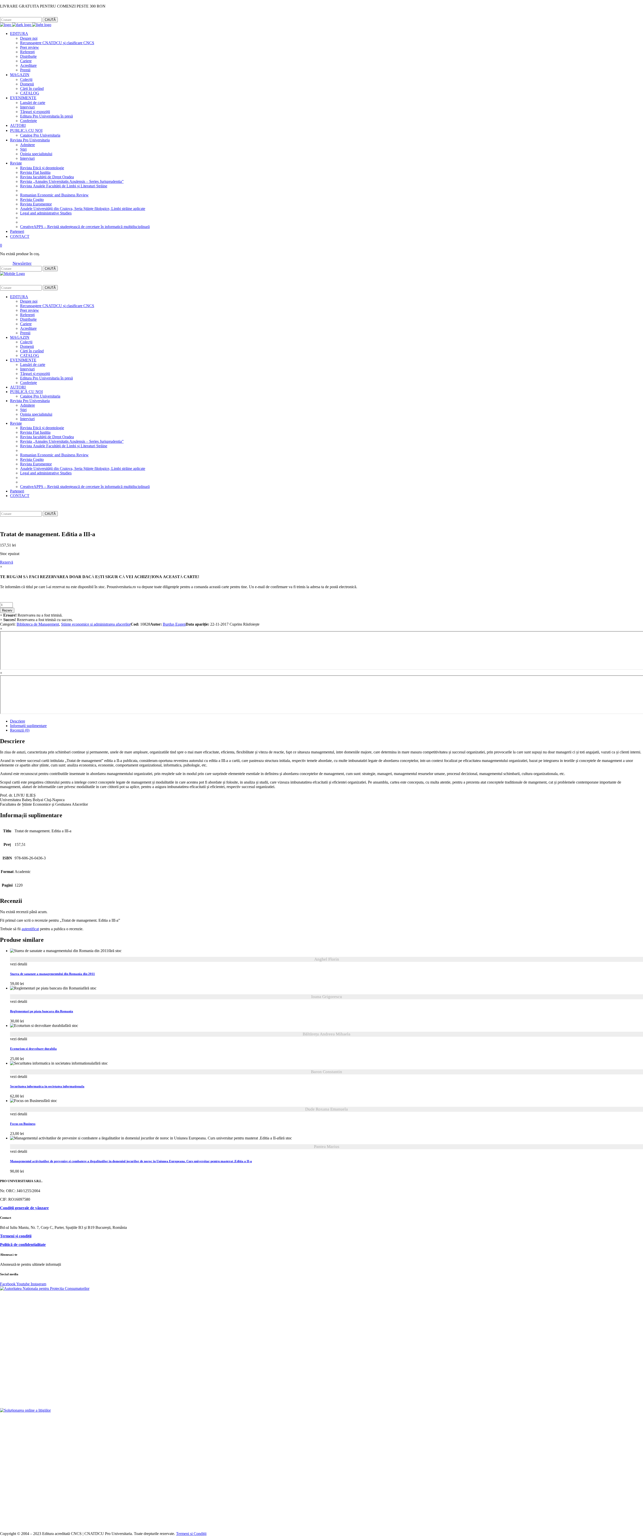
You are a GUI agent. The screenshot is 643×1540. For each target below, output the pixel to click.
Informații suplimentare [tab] (28, 726)
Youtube (23, 1284)
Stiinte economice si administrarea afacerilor (96, 624)
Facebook (7, 15)
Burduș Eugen (174, 624)
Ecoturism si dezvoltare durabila (33, 1049)
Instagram (24, 15)
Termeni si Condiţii (191, 1533)
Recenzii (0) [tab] (19, 730)
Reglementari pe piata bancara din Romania (41, 1011)
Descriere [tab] (17, 721)
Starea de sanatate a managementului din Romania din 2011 (52, 974)
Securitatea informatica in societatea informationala (47, 1086)
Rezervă (6, 562)
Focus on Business (22, 1124)
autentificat (30, 929)
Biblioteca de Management (38, 624)
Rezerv (7, 610)
